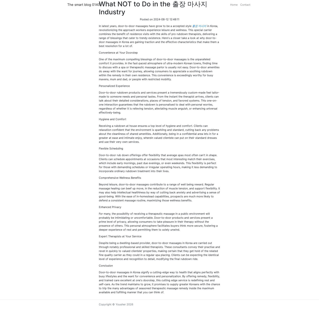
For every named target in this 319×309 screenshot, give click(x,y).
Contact (245, 4)
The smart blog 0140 (83, 5)
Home (234, 4)
